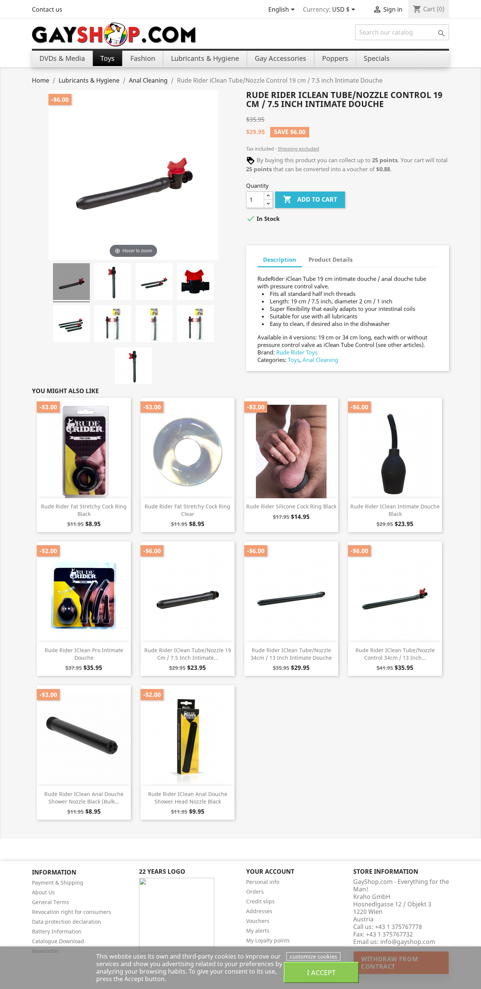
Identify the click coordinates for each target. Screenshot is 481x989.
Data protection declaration (66, 921)
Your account (270, 871)
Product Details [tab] (330, 259)
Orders (255, 891)
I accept (321, 972)
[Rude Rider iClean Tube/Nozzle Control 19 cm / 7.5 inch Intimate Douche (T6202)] (71, 282)
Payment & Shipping (57, 882)
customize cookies (313, 956)
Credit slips (260, 901)
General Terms (50, 902)
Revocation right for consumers (71, 911)
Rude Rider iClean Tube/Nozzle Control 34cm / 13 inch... (395, 654)
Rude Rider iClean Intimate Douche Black (395, 510)
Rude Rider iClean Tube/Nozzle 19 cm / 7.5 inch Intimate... (187, 654)
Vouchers (257, 920)
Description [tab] (279, 259)
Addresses (259, 911)
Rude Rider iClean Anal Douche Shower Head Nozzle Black (187, 797)
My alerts (257, 930)
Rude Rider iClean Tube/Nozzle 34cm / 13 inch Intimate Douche (291, 654)
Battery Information (57, 931)
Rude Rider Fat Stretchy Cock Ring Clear (187, 510)
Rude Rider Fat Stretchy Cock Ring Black (84, 510)
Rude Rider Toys (297, 352)
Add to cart (310, 199)
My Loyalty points (268, 940)
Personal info (262, 881)
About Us (43, 892)
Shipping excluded (298, 148)
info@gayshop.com (407, 942)
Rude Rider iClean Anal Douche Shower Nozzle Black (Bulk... (84, 797)
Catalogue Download (58, 941)
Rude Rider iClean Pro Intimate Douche (84, 654)
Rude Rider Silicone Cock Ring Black (291, 506)
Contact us (47, 9)
